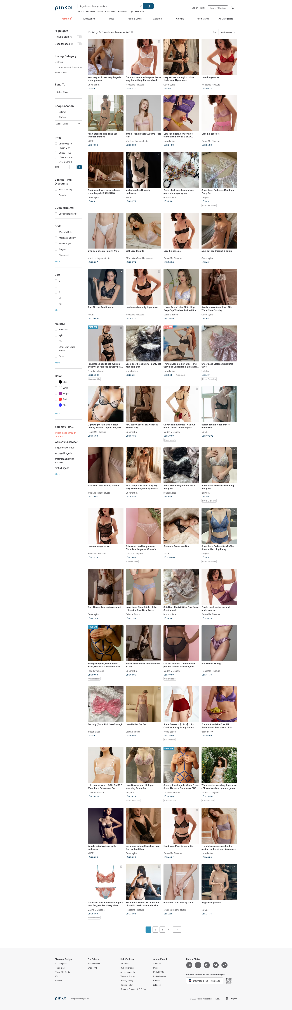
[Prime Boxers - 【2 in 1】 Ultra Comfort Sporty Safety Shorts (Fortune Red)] (181, 704)
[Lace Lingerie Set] (219, 57)
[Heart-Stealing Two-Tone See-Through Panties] (105, 113)
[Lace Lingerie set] (219, 113)
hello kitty (139, 11)
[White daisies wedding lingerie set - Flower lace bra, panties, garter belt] (219, 765)
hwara (100, 11)
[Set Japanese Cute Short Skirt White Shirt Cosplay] (219, 287)
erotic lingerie (62, 468)
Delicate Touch (170, 314)
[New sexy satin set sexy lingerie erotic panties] (105, 57)
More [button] (57, 261)
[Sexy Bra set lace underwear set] (105, 587)
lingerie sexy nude (65, 447)
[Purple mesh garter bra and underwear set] (219, 587)
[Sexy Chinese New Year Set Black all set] (144, 643)
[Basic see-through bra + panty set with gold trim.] (144, 343)
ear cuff (81, 11)
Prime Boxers (169, 731)
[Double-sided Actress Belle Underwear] (105, 826)
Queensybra (93, 84)
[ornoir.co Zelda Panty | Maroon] (105, 465)
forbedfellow (169, 140)
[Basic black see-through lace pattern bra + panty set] (181, 170)
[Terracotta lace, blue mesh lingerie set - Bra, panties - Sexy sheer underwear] (105, 882)
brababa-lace (169, 197)
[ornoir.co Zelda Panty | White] (181, 882)
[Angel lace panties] (219, 882)
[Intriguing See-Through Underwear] (144, 170)
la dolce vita (110, 11)
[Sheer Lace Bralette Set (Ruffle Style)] (219, 343)
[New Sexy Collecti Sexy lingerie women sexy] (144, 404)
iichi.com (157, 985)
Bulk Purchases (127, 968)
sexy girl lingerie (63, 453)
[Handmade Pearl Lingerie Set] (181, 826)
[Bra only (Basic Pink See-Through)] (105, 704)
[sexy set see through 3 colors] (219, 231)
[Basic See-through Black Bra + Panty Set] (181, 465)
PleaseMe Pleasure (135, 84)
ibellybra (206, 197)
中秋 (131, 11)
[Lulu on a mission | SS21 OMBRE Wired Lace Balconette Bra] (105, 765)
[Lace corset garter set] (105, 526)
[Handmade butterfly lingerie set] (144, 287)
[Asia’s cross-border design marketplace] (63, 8)
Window (58, 981)
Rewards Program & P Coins (133, 989)
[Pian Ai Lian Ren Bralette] (105, 287)
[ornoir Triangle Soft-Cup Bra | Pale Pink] (144, 113)
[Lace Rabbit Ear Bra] (144, 704)
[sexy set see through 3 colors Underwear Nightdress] (181, 57)
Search (148, 6)
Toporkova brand (96, 370)
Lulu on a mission (96, 792)
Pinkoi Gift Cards (62, 972)
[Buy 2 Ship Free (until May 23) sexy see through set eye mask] (144, 465)
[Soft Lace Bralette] (144, 231)
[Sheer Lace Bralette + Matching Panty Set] (219, 170)
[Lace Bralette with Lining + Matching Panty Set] (144, 765)
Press (155, 968)
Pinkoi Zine (60, 968)
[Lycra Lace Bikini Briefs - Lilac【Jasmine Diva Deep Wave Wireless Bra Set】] (144, 587)
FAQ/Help (124, 963)
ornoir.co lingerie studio (137, 140)
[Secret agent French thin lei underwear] (219, 404)
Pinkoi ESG (158, 972)
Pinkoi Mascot (159, 976)
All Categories (61, 963)
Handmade (122, 11)
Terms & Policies (128, 976)
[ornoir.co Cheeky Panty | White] (105, 231)
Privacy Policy (126, 981)
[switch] (68, 36)
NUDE (91, 140)
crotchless (90, 11)
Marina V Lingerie (172, 431)
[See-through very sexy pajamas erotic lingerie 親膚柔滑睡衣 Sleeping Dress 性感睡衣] (105, 170)
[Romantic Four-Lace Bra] (181, 526)
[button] (79, 167)
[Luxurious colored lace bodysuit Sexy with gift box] (144, 826)
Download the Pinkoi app (206, 980)
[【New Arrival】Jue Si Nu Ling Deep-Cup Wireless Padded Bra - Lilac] (181, 287)
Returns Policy (126, 985)
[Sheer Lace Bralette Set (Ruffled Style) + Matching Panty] (219, 526)
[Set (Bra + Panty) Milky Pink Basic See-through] (181, 587)
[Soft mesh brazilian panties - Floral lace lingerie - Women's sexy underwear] (144, 526)
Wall (56, 976)
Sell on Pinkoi (198, 7)
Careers (156, 981)
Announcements (127, 972)
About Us (157, 963)
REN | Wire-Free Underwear (139, 258)
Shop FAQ (92, 968)
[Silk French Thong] (219, 643)
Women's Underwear (66, 442)
